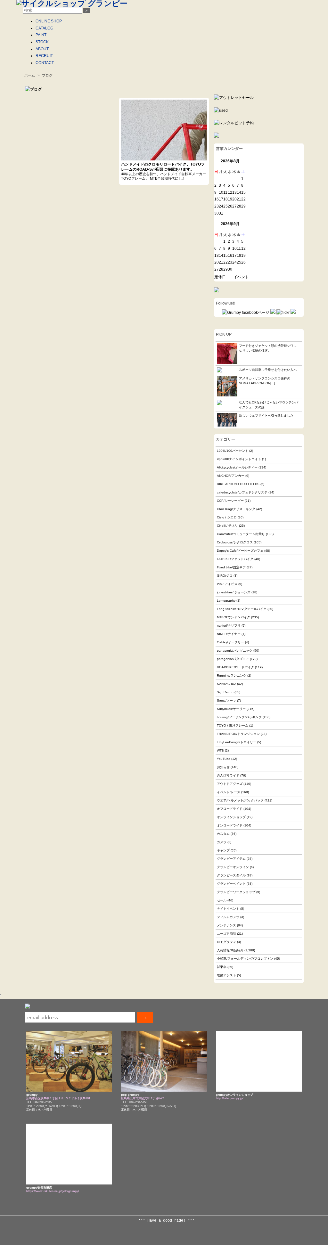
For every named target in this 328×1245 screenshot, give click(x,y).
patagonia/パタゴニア (233, 659)
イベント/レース (228, 792)
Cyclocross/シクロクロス (235, 542)
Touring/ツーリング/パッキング (239, 717)
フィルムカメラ (228, 917)
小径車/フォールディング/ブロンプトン (245, 958)
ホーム (29, 75)
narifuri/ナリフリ (229, 625)
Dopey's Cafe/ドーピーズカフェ (240, 550)
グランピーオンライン (233, 867)
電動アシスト (226, 975)
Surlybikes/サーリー (231, 709)
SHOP (49, 21)
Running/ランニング (231, 675)
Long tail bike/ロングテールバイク (241, 609)
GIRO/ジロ (225, 575)
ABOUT (42, 49)
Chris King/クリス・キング (236, 509)
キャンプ (223, 850)
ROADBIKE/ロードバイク (235, 667)
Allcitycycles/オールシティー (237, 467)
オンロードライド (229, 825)
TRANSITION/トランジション (238, 734)
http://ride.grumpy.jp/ (229, 1098)
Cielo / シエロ (227, 517)
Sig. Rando (225, 692)
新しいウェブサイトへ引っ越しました (266, 415)
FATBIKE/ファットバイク (235, 559)
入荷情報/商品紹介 (230, 950)
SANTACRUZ (226, 684)
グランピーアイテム (231, 858)
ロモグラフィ (226, 942)
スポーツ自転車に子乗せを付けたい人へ (268, 369)
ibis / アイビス (227, 584)
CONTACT (45, 63)
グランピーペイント (231, 883)
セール (221, 900)
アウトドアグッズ (229, 783)
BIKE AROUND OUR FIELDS (238, 484)
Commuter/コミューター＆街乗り (241, 534)
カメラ (221, 842)
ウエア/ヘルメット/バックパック (240, 800)
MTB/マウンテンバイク (233, 617)
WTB (220, 750)
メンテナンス (226, 925)
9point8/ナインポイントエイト (239, 459)
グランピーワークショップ (236, 892)
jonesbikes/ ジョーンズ (233, 592)
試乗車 (221, 967)
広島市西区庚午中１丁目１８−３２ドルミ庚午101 (58, 1098)
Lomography (226, 600)
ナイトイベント (228, 908)
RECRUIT (44, 55)
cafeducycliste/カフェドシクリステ (242, 492)
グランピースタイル (231, 875)
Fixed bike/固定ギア (231, 567)
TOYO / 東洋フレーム (232, 725)
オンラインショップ (231, 817)
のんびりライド (228, 775)
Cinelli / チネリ (227, 525)
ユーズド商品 (226, 933)
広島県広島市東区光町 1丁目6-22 (142, 1098)
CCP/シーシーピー (230, 500)
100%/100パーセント (232, 450)
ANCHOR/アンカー (230, 475)
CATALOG (44, 28)
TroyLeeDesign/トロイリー (236, 742)
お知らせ (223, 767)
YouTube (223, 759)
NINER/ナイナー (229, 634)
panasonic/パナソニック (234, 650)
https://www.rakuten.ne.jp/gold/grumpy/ (52, 1191)
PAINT (41, 35)
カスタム (223, 833)
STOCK (42, 42)
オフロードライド (229, 808)
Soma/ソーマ (226, 700)
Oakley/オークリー (230, 642)
